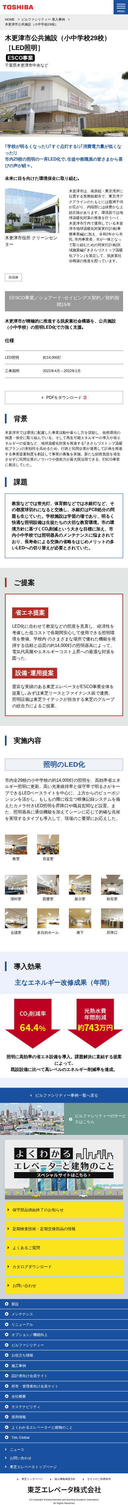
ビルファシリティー (27, 1345)
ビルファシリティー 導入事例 (43, 19)
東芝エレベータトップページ (33, 1467)
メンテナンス (22, 1314)
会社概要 (18, 1396)
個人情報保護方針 (64, 1479)
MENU (121, 7)
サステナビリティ (25, 1407)
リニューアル (22, 1324)
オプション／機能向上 (29, 1335)
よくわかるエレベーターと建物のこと (42, 1427)
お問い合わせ (21, 1458)
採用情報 (18, 1417)
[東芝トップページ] (18, 8)
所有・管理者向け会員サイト (34, 1386)
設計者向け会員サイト (29, 1376)
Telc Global (20, 1437)
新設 (15, 1304)
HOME (10, 19)
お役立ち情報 (22, 1355)
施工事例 (18, 1366)
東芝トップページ (32, 1479)
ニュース (17, 1449)
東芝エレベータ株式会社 (64, 1489)
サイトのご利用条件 (99, 1479)
